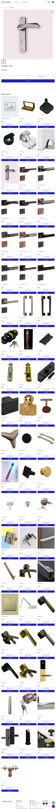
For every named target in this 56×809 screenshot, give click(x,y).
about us (17, 803)
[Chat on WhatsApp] (53, 802)
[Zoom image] (52, 11)
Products (17, 2)
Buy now (28, 80)
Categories (24, 2)
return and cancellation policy (21, 808)
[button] (4, 62)
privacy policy (18, 805)
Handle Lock (11, 7)
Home (1, 7)
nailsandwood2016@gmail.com (37, 808)
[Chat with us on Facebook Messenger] (53, 806)
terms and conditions (20, 806)
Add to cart (41, 76)
